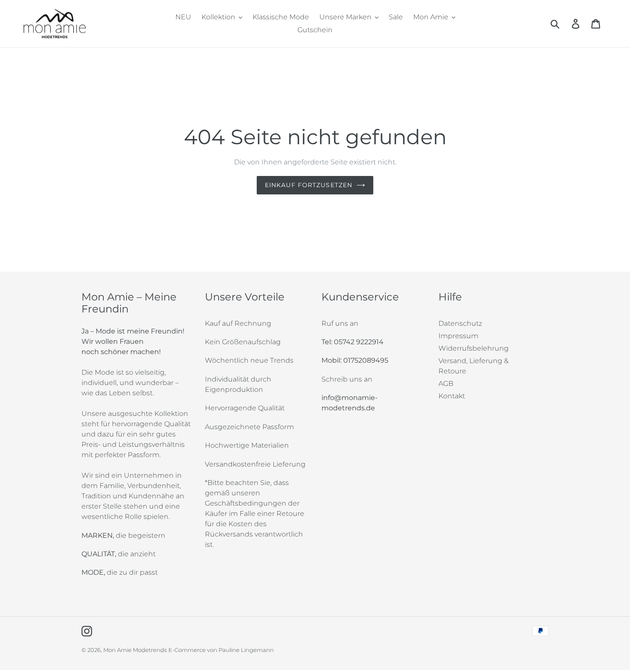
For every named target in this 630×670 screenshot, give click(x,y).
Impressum (458, 336)
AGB (445, 383)
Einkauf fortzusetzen (308, 185)
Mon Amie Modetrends (135, 649)
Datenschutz (460, 323)
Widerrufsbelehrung (473, 348)
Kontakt (451, 396)
